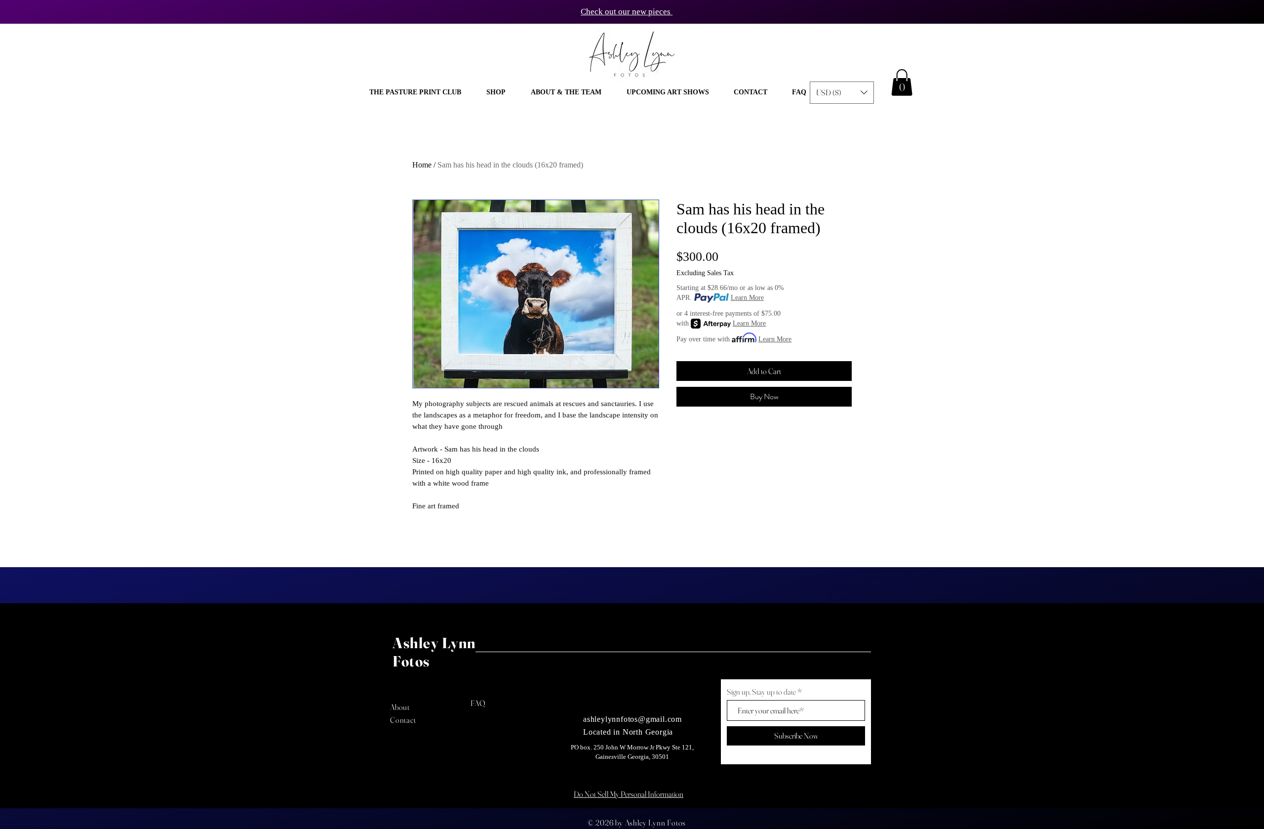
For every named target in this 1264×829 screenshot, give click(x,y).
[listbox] (842, 93)
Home (422, 165)
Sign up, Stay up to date (761, 692)
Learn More (747, 297)
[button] (496, 92)
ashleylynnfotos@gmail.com (632, 719)
